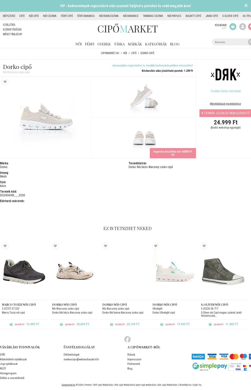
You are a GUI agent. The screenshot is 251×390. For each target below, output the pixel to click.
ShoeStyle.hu (185, 385)
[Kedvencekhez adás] (5, 82)
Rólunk (131, 354)
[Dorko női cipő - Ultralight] (175, 271)
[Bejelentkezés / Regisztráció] (242, 26)
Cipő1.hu (197, 385)
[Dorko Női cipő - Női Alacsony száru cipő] (46, 117)
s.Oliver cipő (230, 15)
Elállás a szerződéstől (12, 378)
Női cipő (34, 15)
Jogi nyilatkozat (9, 363)
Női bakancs (130, 15)
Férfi (89, 44)
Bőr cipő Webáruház (167, 385)
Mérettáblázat (12, 34)
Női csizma (49, 15)
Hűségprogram (8, 373)
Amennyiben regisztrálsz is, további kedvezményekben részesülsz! (152, 65)
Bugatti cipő (193, 15)
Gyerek (104, 44)
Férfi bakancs (86, 15)
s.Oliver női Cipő (214, 304)
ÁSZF (3, 368)
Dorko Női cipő (64, 304)
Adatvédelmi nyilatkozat (13, 359)
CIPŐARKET (127, 28)
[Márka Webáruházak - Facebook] (127, 339)
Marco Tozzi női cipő (19, 304)
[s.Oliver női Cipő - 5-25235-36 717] (223, 271)
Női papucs (174, 15)
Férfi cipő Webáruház (103, 385)
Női (78, 44)
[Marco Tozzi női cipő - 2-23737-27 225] (24, 271)
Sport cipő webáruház (146, 385)
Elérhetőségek (12, 29)
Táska (119, 44)
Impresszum (134, 359)
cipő (22, 15)
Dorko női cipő (165, 304)
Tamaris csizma (153, 15)
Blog (174, 44)
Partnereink (133, 363)
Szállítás (9, 24)
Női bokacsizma (109, 15)
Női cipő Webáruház (124, 385)
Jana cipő (212, 15)
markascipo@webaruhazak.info (81, 359)
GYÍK (2, 354)
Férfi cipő (67, 15)
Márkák (135, 44)
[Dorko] (225, 74)
